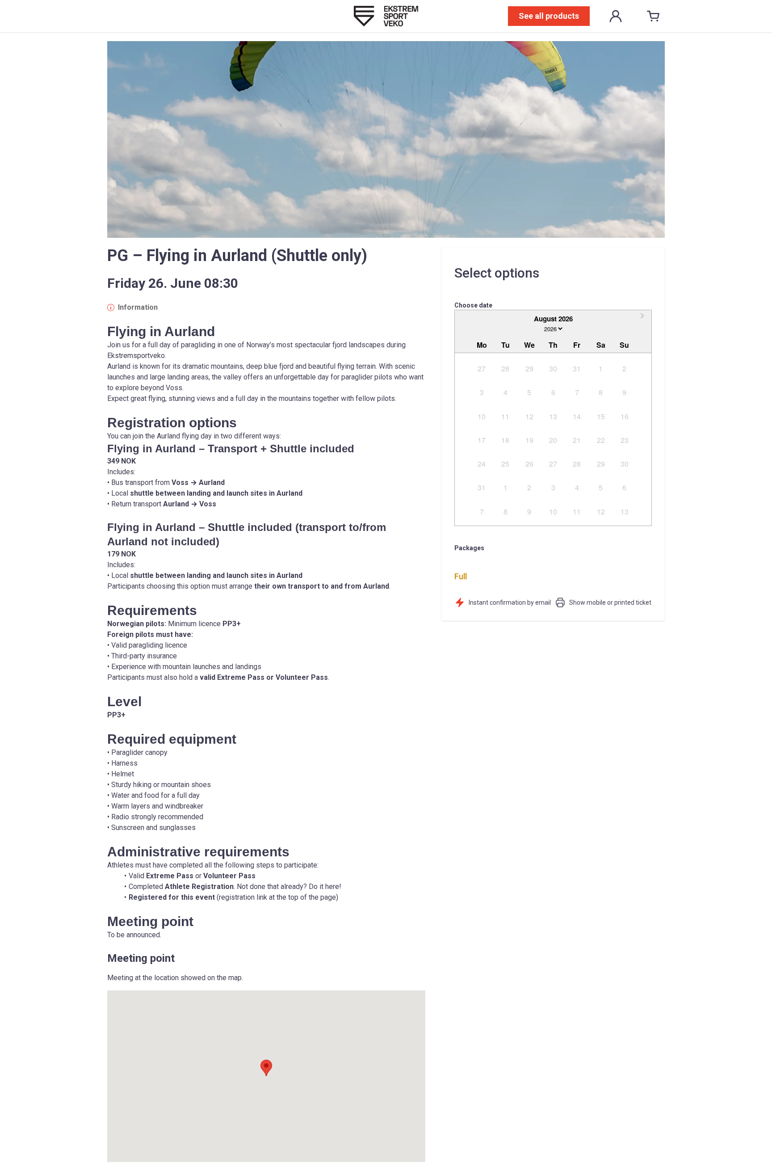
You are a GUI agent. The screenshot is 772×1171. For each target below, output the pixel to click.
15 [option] (601, 416)
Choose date (473, 305)
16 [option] (625, 416)
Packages (469, 548)
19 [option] (529, 440)
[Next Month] (643, 318)
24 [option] (482, 464)
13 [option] (553, 416)
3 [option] (482, 392)
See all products (549, 16)
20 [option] (553, 440)
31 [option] (577, 368)
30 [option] (553, 368)
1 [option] (601, 368)
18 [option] (505, 440)
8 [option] (601, 392)
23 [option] (625, 440)
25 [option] (505, 464)
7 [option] (577, 392)
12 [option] (529, 416)
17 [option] (482, 440)
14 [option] (577, 416)
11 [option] (505, 416)
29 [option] (529, 368)
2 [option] (624, 368)
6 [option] (553, 392)
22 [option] (601, 440)
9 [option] (624, 392)
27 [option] (482, 368)
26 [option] (529, 464)
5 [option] (529, 392)
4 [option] (505, 392)
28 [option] (505, 368)
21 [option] (577, 440)
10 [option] (482, 416)
